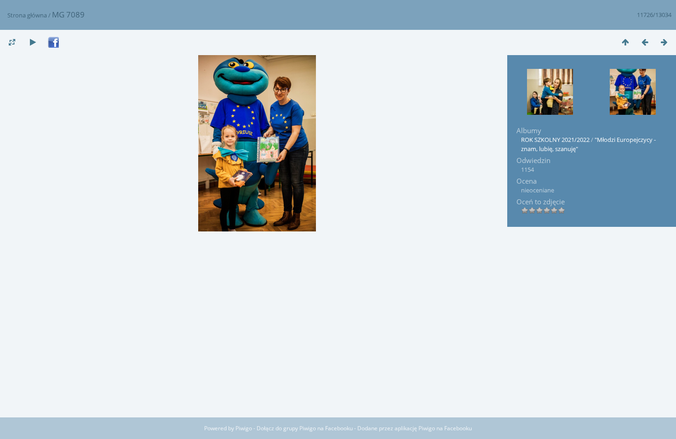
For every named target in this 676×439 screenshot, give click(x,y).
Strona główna (27, 15)
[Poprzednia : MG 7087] (644, 42)
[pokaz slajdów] (32, 42)
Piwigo (243, 428)
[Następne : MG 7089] (664, 42)
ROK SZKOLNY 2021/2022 (555, 139)
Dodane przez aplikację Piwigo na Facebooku (414, 428)
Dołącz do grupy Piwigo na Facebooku (305, 428)
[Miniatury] (625, 42)
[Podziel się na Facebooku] (53, 43)
